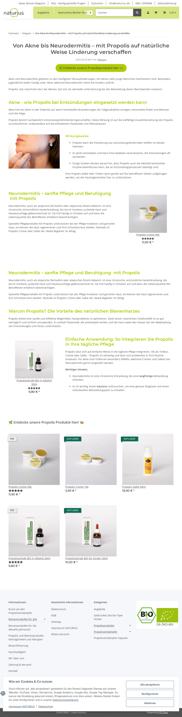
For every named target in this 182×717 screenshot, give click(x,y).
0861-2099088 (143, 3)
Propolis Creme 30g (20, 486)
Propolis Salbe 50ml (134, 486)
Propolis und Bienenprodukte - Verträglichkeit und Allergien (27, 637)
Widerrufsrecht (60, 634)
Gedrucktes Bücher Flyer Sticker (108, 617)
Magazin (102, 59)
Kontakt (13, 671)
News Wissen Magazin (32, 3)
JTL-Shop (163, 712)
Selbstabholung (167, 3)
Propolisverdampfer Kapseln (111, 638)
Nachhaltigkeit (17, 652)
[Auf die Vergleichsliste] (44, 440)
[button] (148, 12)
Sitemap (56, 621)
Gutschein (97, 3)
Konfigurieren (150, 693)
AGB (53, 615)
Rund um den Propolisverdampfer (20, 611)
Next (161, 224)
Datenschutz (45, 706)
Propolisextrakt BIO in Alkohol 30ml (29, 558)
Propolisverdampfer (105, 631)
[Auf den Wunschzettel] (54, 440)
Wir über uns (16, 658)
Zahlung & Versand (20, 664)
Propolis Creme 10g (77, 486)
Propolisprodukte (104, 625)
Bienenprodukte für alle (23, 619)
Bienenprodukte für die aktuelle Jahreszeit (22, 627)
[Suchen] (137, 12)
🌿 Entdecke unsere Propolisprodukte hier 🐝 (91, 68)
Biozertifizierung (18, 645)
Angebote (99, 609)
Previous (135, 224)
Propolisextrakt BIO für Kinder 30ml (86, 558)
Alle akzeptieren (150, 684)
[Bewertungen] (148, 238)
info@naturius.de (119, 3)
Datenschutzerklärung (65, 699)
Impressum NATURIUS (22, 706)
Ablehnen (150, 703)
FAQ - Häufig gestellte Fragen (68, 3)
